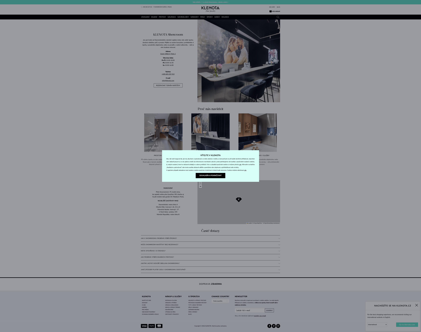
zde (240, 164)
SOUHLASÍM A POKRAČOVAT (210, 175)
